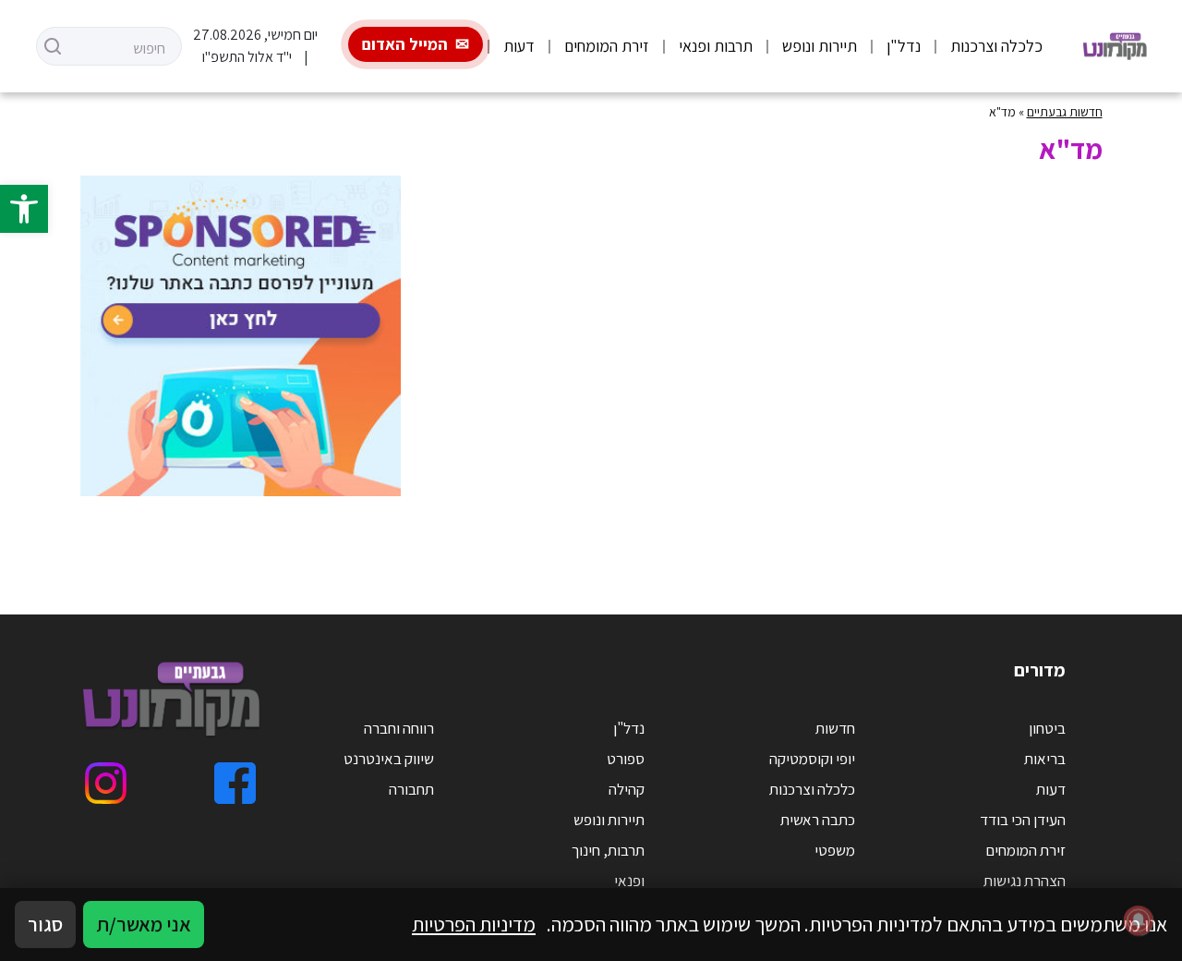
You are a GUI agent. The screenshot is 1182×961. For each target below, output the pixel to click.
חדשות (835, 728)
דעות (519, 45)
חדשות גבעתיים (1065, 111)
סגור (45, 924)
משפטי (834, 850)
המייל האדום (405, 44)
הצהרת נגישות (1024, 880)
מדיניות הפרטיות (474, 924)
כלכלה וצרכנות (996, 45)
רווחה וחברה (399, 728)
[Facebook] (235, 783)
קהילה (627, 789)
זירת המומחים (606, 45)
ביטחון (1047, 728)
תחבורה (411, 789)
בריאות (1045, 758)
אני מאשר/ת (143, 924)
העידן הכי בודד (1023, 819)
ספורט (626, 758)
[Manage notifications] (1138, 920)
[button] (24, 209)
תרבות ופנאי (716, 45)
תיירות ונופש (819, 45)
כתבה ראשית (817, 819)
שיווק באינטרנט (389, 758)
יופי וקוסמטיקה (812, 758)
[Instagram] (105, 783)
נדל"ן (903, 45)
